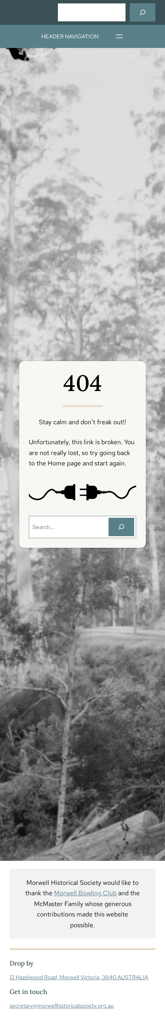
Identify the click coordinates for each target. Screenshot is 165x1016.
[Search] (142, 12)
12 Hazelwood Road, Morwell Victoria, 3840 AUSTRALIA (79, 977)
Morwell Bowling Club (85, 892)
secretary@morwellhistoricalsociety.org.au (62, 1005)
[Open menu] (119, 36)
